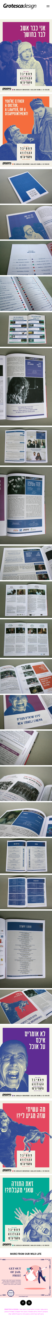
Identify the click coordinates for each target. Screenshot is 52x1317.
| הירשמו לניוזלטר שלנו (15, 1314)
